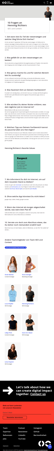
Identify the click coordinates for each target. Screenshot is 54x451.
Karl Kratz (12, 189)
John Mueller (33, 189)
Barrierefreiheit (40, 435)
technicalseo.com (16, 187)
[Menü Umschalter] (51, 3)
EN (47, 3)
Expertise (7, 431)
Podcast (21, 428)
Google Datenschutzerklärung (30, 450)
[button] (44, 3)
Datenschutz (17, 446)
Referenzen (7, 435)
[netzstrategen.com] (41, 444)
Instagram (38, 428)
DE (47, 2)
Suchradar (18, 185)
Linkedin (21, 435)
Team (5, 428)
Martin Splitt (19, 189)
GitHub (36, 431)
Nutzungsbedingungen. (43, 450)
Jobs (4, 439)
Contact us (38, 394)
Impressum (5, 446)
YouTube (21, 439)
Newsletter (22, 431)
